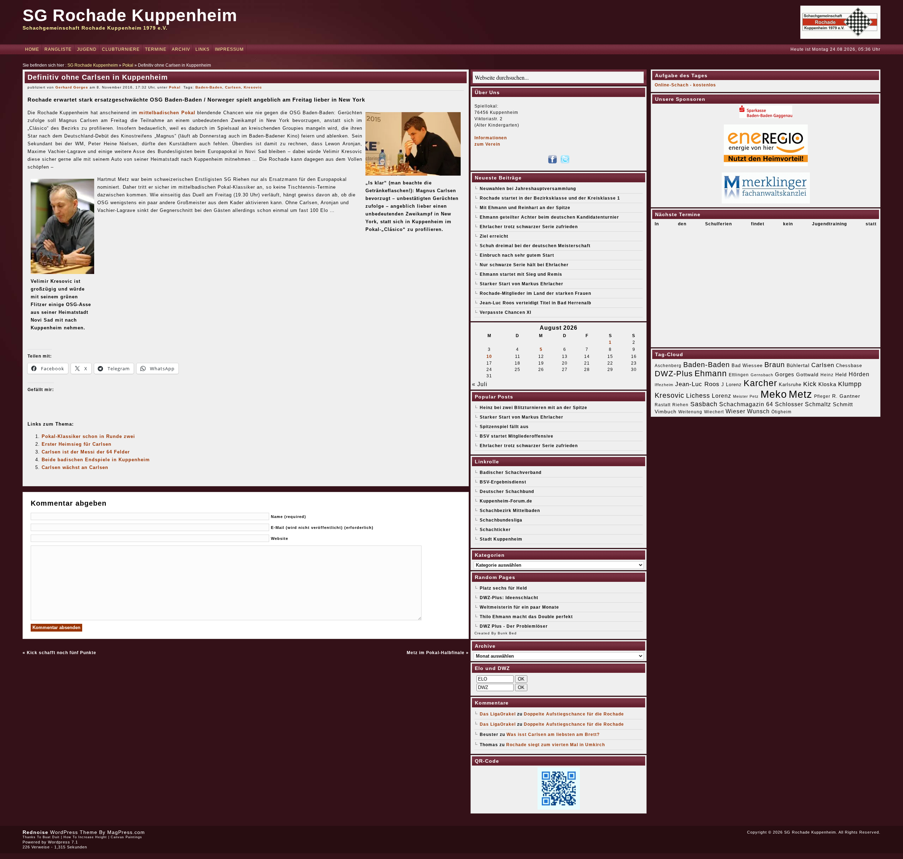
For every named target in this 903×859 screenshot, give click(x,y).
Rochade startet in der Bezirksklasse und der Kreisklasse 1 (550, 198)
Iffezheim (664, 385)
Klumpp (850, 384)
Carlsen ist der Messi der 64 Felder (86, 452)
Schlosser (789, 404)
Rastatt (663, 405)
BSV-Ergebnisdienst (503, 482)
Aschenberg (668, 366)
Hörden (859, 374)
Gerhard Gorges (71, 87)
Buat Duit (51, 837)
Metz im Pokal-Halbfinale (436, 652)
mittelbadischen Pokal (167, 112)
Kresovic (253, 87)
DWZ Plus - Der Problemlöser (514, 626)
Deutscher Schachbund (507, 491)
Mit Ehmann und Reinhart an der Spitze (525, 207)
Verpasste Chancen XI (505, 312)
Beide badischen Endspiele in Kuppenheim (96, 459)
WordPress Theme (73, 832)
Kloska (827, 384)
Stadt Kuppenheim (501, 539)
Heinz (827, 374)
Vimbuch (666, 411)
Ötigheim (781, 412)
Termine (155, 49)
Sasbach (703, 404)
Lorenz (721, 395)
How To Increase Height (85, 837)
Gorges (784, 374)
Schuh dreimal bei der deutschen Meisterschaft (535, 245)
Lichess (698, 395)
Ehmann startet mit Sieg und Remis (521, 274)
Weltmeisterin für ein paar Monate (519, 607)
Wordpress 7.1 (63, 842)
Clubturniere (121, 49)
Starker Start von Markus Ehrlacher (521, 283)
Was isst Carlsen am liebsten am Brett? (553, 734)
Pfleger (822, 396)
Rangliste (58, 49)
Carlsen (233, 87)
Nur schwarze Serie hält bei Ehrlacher (524, 264)
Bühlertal (798, 365)
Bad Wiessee (747, 365)
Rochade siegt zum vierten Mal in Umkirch (555, 744)
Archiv (181, 49)
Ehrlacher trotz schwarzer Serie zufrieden (529, 226)
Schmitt (843, 404)
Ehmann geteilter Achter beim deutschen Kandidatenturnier (549, 217)
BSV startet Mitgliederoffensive (516, 436)
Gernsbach (762, 375)
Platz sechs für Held (503, 588)
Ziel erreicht (494, 236)
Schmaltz (818, 404)
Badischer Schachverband (510, 472)
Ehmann (711, 373)
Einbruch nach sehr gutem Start (517, 255)
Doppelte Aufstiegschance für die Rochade (574, 714)
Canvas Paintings (126, 837)
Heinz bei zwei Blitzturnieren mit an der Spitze (533, 407)
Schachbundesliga (501, 520)
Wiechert (714, 412)
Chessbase (849, 365)
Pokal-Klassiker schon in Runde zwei (88, 436)
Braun (774, 364)
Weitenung (690, 412)
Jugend (87, 49)
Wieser (735, 411)
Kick (810, 384)
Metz (800, 394)
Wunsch (758, 411)
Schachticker (495, 529)
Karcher (760, 383)
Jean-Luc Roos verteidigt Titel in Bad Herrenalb (535, 302)
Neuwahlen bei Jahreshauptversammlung (528, 188)
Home (32, 49)
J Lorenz (731, 384)
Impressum (229, 49)
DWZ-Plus (674, 373)
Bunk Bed (507, 633)
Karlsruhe (790, 384)
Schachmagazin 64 (746, 404)
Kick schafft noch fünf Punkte (61, 652)
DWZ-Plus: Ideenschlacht (509, 597)
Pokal (127, 65)
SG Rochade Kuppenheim (130, 15)
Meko (773, 394)
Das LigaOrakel (498, 714)
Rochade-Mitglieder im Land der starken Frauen (535, 293)
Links (202, 49)
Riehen (680, 404)
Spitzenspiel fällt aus (504, 426)
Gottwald (807, 374)
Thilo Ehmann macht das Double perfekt (526, 616)
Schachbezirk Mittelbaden (510, 510)
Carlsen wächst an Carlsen (75, 467)
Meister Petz (746, 396)
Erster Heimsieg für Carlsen (76, 444)
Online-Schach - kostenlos (685, 85)
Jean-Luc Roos (697, 384)
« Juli (479, 384)
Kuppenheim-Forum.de (506, 501)
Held (841, 374)
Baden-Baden (208, 87)
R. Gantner (846, 396)
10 (489, 356)
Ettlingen (739, 374)
